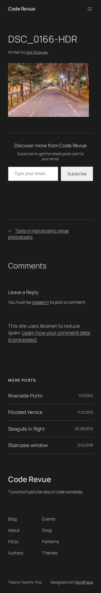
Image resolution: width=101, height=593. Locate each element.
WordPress (84, 582)
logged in (40, 302)
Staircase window (28, 445)
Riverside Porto (25, 395)
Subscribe (76, 174)
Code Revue (21, 8)
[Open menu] (89, 9)
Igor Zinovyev (37, 52)
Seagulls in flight (26, 428)
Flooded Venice (25, 412)
